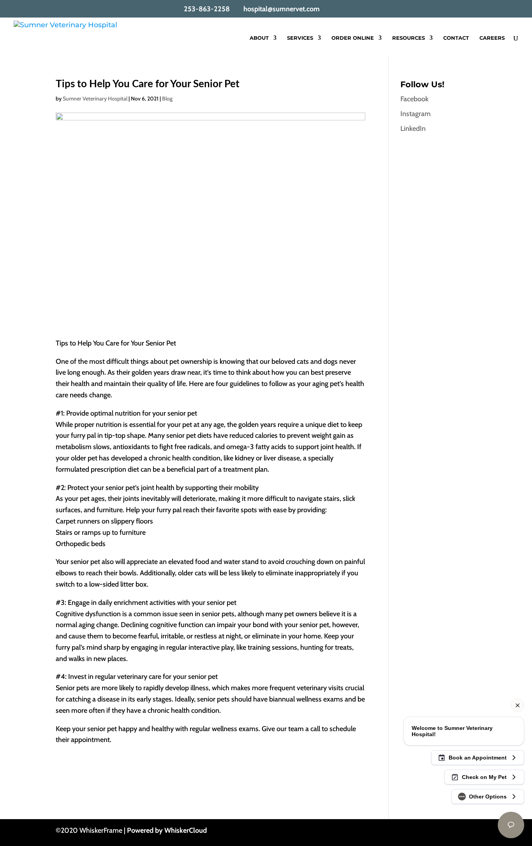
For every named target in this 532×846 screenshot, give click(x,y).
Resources (408, 38)
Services (300, 38)
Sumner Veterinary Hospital (95, 98)
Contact (456, 38)
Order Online (352, 38)
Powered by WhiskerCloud (167, 830)
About (259, 38)
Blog (167, 98)
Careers (492, 38)
